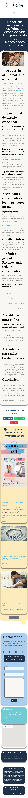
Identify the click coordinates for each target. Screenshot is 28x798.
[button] (14, 13)
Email (5, 672)
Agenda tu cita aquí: (12, 753)
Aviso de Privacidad (10, 788)
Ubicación (7, 709)
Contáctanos (12, 637)
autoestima (18, 90)
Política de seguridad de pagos (14, 793)
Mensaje (6, 677)
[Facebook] (10, 652)
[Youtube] (22, 652)
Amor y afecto (6, 225)
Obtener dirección (7, 721)
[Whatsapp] (4, 652)
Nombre (6, 666)
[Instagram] (16, 652)
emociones (20, 159)
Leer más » (4, 521)
